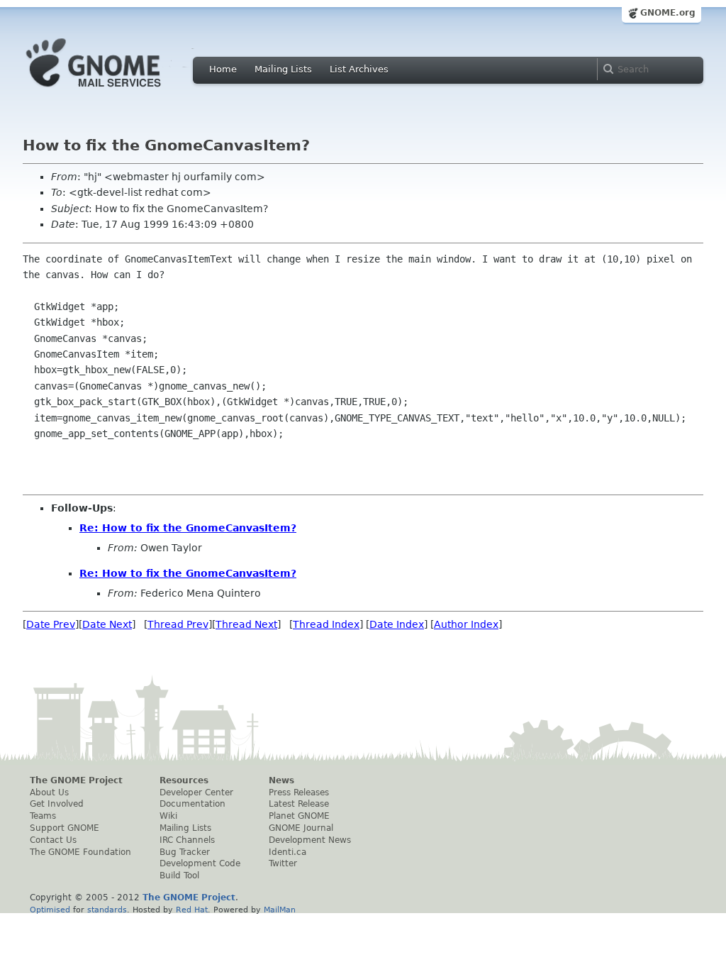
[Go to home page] (115, 91)
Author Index (466, 624)
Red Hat (192, 909)
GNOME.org (668, 13)
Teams (43, 816)
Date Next (107, 624)
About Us (49, 792)
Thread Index (326, 624)
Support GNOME (64, 828)
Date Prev (50, 624)
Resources (184, 780)
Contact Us (53, 840)
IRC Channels (187, 840)
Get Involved (57, 804)
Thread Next (246, 624)
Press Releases (299, 792)
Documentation (192, 804)
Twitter (283, 863)
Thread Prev (177, 624)
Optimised (50, 909)
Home (223, 69)
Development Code (200, 863)
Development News (310, 840)
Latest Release (299, 804)
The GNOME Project (76, 780)
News (281, 780)
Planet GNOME (299, 816)
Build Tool (179, 875)
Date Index (396, 624)
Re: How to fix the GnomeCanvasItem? (187, 528)
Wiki (168, 816)
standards (107, 909)
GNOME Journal (301, 828)
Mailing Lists (283, 69)
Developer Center (196, 792)
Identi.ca (287, 852)
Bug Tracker (185, 852)
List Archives (359, 69)
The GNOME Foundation (80, 852)
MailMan (280, 909)
